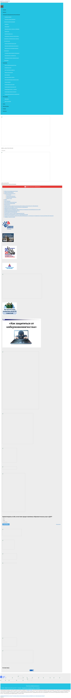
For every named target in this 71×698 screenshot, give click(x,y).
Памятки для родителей (9, 72)
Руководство (7, 31)
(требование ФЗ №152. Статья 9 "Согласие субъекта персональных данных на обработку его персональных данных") (22, 695)
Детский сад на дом (8, 67)
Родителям (5, 62)
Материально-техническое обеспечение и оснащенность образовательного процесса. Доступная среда (11, 39)
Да (3, 518)
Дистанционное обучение (9, 203)
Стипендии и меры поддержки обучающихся (12, 53)
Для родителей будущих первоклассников (12, 79)
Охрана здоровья (7, 82)
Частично (5, 522)
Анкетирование (7, 74)
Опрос (4, 103)
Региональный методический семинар (8, 184)
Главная (4, 9)
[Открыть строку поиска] (0, 3)
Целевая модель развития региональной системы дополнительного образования (21, 205)
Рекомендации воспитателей (9, 84)
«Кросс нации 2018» (5, 182)
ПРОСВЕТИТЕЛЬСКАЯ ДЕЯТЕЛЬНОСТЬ (12, 210)
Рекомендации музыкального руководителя (12, 94)
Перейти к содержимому (5, 0)
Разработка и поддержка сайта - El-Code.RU (31, 687)
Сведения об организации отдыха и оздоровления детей (16, 214)
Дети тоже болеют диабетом (10, 70)
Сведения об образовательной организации (11, 14)
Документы (6, 24)
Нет (4, 520)
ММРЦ (5, 199)
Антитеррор (8, 194)
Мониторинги (7, 204)
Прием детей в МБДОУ (9, 192)
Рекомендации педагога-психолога (10, 91)
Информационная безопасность (10, 208)
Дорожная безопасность (11, 197)
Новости (4, 12)
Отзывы (4, 108)
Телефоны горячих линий (9, 217)
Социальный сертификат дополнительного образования (16, 207)
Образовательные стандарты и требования (12, 29)
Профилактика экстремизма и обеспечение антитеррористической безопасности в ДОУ (22, 209)
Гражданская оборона (10, 196)
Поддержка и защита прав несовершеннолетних (14, 213)
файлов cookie (29, 690)
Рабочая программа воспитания (11, 191)
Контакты (5, 111)
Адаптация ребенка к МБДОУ (9, 77)
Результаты (58, 524)
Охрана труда (9, 198)
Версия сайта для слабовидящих (33, 186)
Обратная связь (6, 106)
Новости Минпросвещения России (10, 65)
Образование (7, 26)
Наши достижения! (8, 101)
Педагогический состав (8, 33)
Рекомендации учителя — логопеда (11, 89)
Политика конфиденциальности (32, 685)
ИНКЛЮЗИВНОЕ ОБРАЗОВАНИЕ (10, 212)
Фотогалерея (5, 96)
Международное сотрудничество (10, 55)
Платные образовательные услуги (10, 43)
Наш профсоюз (7, 201)
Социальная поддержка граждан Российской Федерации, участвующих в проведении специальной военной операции (29, 215)
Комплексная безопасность (9, 193)
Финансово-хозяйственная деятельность (11, 45)
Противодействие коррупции (10, 202)
